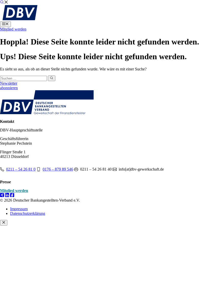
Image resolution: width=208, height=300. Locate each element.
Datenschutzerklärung (27, 213)
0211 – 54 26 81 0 (21, 169)
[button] (4, 3)
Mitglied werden (13, 29)
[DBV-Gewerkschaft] (20, 19)
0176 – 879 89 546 (58, 169)
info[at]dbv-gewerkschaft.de (141, 169)
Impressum (19, 209)
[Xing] (2, 195)
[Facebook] (12, 195)
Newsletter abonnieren (9, 85)
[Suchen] (51, 78)
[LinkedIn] (7, 195)
